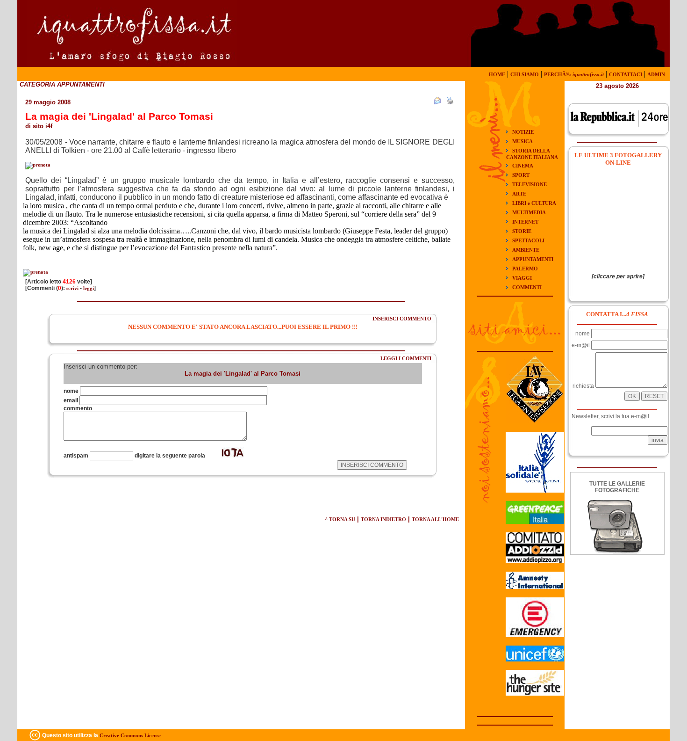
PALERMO (525, 268)
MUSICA (522, 141)
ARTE (519, 193)
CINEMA (522, 165)
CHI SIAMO (524, 74)
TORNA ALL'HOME (435, 519)
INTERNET (525, 222)
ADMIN (656, 74)
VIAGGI (522, 278)
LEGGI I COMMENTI (405, 358)
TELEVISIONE (529, 184)
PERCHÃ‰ (574, 74)
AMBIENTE (525, 250)
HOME (497, 74)
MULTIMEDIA (529, 212)
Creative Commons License (130, 735)
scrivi (72, 288)
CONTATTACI (625, 74)
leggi (88, 288)
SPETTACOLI (528, 240)
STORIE (521, 231)
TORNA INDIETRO (383, 519)
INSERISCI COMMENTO (401, 318)
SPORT (521, 175)
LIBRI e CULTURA (534, 203)
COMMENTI (527, 287)
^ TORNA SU (340, 519)
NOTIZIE (523, 132)
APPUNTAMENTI (532, 259)
